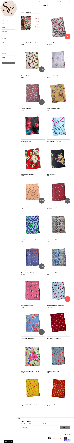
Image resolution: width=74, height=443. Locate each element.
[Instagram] (67, 435)
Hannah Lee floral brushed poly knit (28, 75)
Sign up (65, 427)
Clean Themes (36, 437)
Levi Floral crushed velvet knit (27, 141)
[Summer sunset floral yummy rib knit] (33, 389)
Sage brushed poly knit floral (53, 371)
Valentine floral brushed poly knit (54, 141)
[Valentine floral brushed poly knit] (58, 126)
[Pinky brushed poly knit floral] (33, 290)
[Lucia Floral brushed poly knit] (58, 60)
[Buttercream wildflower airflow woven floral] (33, 356)
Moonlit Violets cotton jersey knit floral (29, 240)
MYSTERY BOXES (5, 35)
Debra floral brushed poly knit (27, 174)
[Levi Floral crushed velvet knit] (33, 126)
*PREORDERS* (5, 31)
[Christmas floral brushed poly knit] (58, 323)
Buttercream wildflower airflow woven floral (30, 371)
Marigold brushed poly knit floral (53, 404)
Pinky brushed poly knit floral (27, 305)
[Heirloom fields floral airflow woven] (58, 224)
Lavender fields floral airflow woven (54, 272)
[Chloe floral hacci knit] (58, 159)
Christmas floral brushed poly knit (54, 338)
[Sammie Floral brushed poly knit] (58, 93)
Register (60, 1)
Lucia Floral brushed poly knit (53, 75)
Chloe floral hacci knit (51, 174)
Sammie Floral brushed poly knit (53, 108)
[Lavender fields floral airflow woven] (58, 257)
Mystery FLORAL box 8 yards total (28, 42)
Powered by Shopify (43, 437)
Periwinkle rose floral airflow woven (28, 338)
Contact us (4, 57)
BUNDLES (4, 38)
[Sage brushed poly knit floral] (58, 356)
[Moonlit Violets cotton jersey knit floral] (33, 224)
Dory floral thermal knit (26, 108)
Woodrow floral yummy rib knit (27, 207)
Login (58, 1)
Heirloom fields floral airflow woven (54, 240)
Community (4, 53)
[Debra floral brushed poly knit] (33, 159)
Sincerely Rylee (27, 437)
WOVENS (3, 27)
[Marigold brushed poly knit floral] (58, 389)
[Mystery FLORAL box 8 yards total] (33, 27)
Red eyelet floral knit (51, 42)
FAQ (2, 46)
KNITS (3, 23)
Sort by (22, 12)
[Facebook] (65, 435)
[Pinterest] (69, 435)
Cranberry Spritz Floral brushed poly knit (55, 305)
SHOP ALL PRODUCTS (6, 20)
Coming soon (5, 49)
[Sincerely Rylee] (8, 8)
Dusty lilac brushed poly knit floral (28, 272)
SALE (3, 42)
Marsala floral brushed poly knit (53, 207)
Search (22, 434)
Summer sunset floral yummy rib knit (29, 404)
